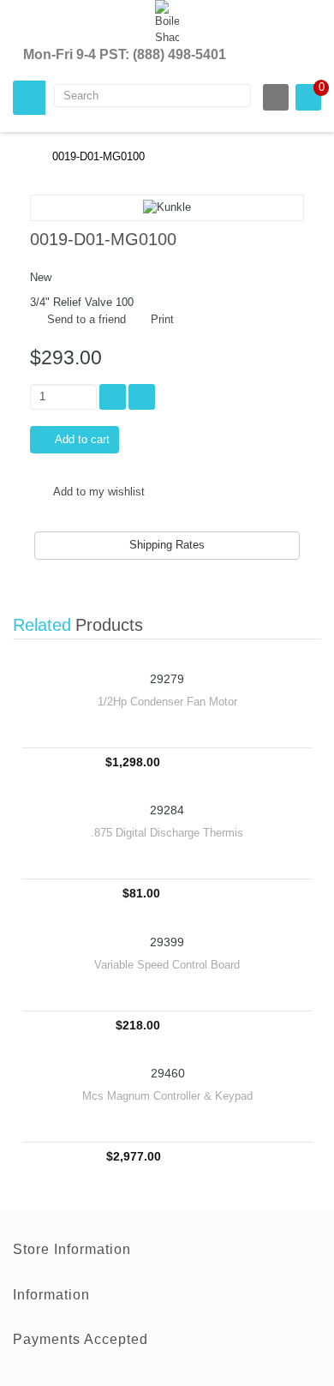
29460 (168, 1073)
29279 (167, 679)
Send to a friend (86, 319)
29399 (167, 942)
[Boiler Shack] (167, 22)
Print (162, 319)
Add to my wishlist (98, 491)
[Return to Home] (17, 156)
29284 (167, 810)
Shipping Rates (167, 544)
